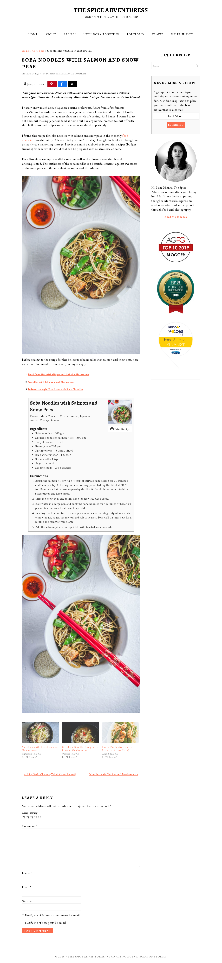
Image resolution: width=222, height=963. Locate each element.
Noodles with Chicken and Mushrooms (51, 382)
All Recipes (38, 50)
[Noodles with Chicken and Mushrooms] (40, 732)
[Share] (61, 84)
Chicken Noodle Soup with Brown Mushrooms (80, 749)
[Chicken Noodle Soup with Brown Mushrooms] (80, 732)
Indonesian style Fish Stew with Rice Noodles (55, 389)
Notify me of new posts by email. (45, 923)
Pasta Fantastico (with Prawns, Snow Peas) (117, 749)
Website (27, 901)
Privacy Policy (121, 956)
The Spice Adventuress (111, 10)
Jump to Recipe (36, 84)
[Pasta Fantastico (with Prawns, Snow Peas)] (120, 732)
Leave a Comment (75, 73)
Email (26, 887)
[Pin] (51, 84)
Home (25, 50)
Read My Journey (175, 217)
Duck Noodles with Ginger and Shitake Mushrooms (58, 374)
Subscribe (175, 125)
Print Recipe (122, 429)
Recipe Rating (30, 812)
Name (27, 873)
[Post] (72, 84)
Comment (29, 826)
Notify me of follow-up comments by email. (52, 915)
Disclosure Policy (151, 956)
